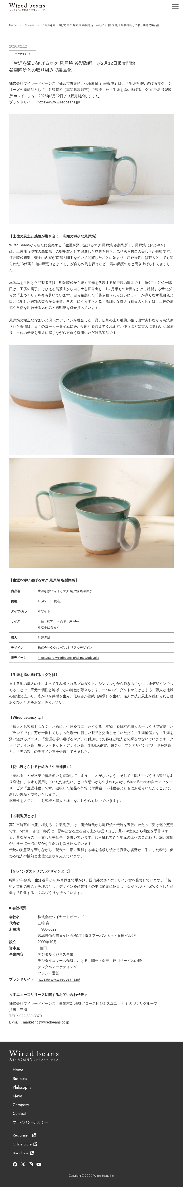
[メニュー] (175, 6)
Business (20, 1079)
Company (21, 1105)
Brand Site (20, 1153)
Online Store (22, 1144)
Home (13, 25)
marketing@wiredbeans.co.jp (46, 1022)
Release (29, 25)
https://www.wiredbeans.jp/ (59, 102)
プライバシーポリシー (30, 1122)
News (18, 1096)
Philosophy (22, 1087)
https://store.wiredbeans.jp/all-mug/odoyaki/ (68, 657)
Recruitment (21, 1135)
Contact (19, 1113)
